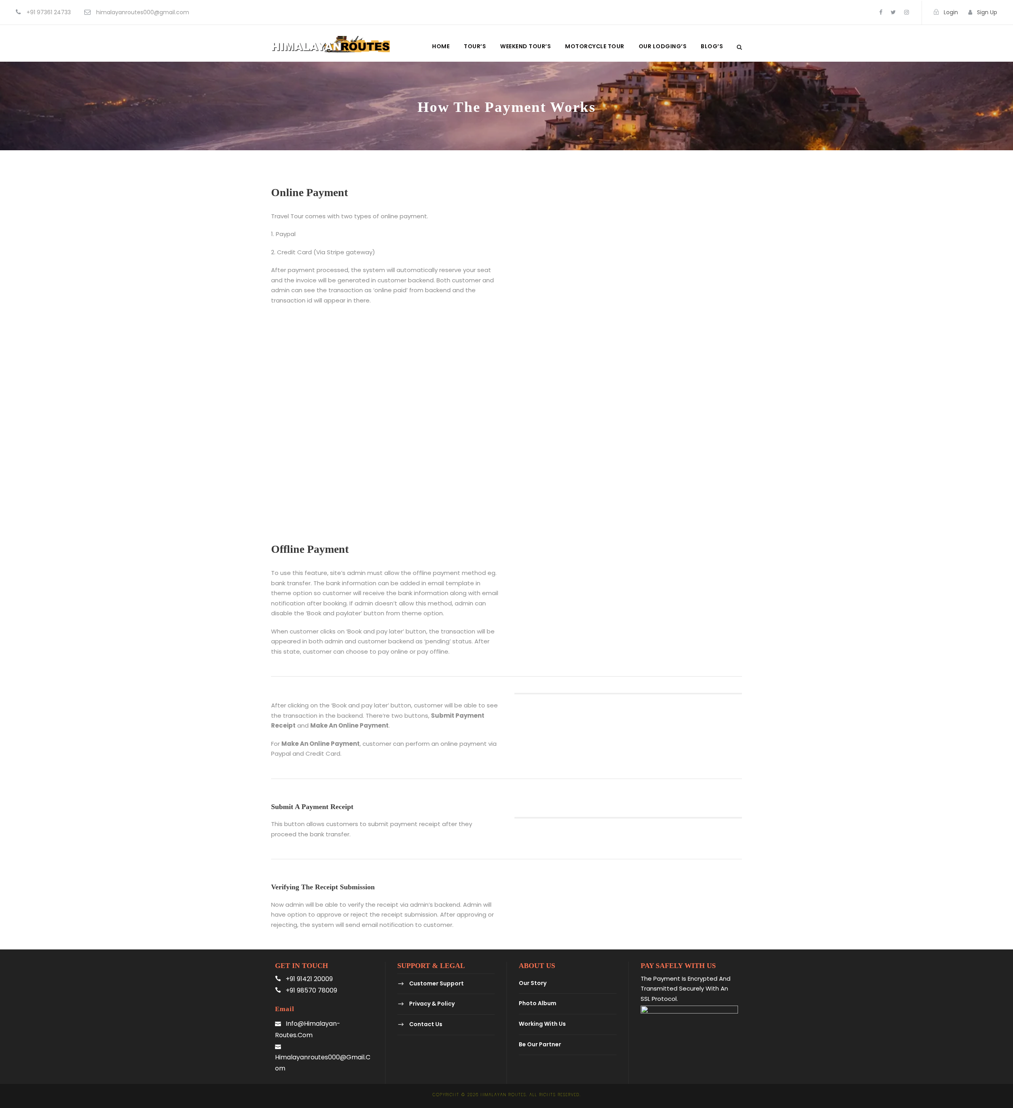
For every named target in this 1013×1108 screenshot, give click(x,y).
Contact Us (425, 1024)
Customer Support (436, 983)
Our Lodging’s (663, 46)
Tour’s (475, 46)
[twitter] (893, 12)
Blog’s (712, 46)
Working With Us (542, 1024)
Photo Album (537, 1004)
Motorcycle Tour (594, 46)
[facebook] (880, 12)
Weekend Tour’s (525, 46)
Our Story (532, 983)
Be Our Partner (540, 1044)
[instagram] (906, 12)
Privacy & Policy (432, 1004)
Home (441, 46)
